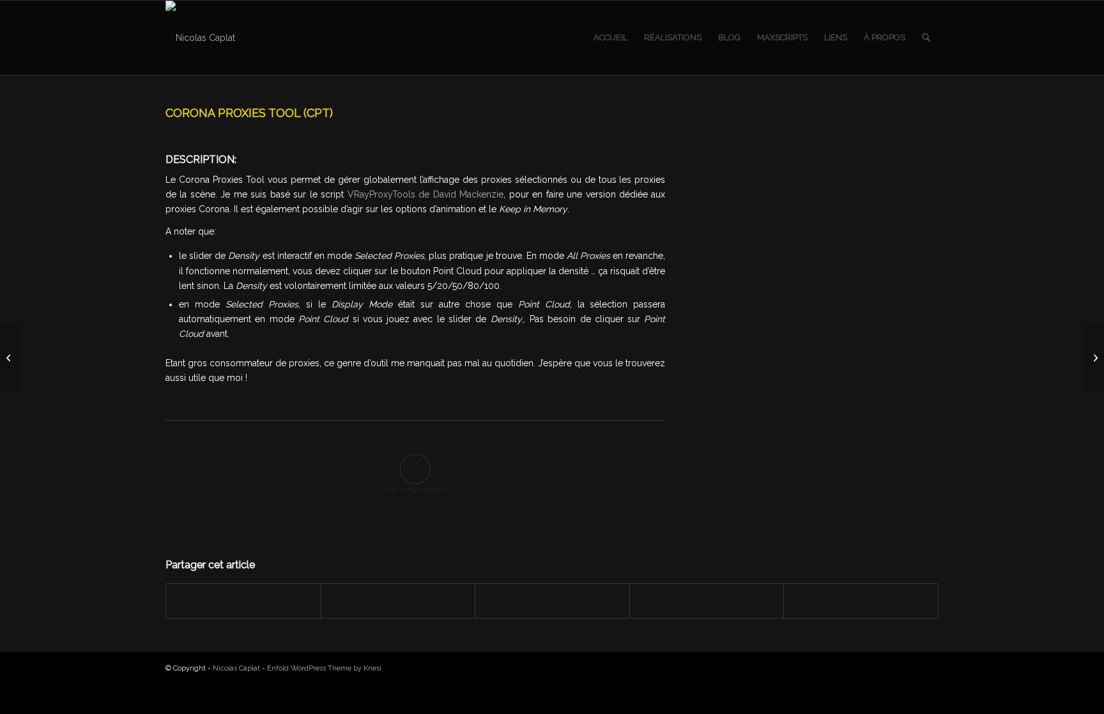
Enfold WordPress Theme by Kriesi (324, 668)
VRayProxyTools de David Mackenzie (425, 194)
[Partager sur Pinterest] (552, 600)
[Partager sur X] (398, 600)
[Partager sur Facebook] (243, 600)
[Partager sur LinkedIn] (707, 600)
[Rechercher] (926, 38)
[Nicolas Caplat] (200, 38)
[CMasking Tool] (1094, 357)
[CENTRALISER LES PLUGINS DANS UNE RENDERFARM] (10, 357)
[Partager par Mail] (861, 600)
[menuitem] (610, 38)
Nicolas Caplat (236, 668)
